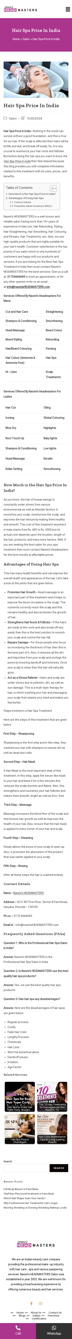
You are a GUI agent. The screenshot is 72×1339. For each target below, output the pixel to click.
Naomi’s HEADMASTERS (28, 893)
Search (8, 1161)
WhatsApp (54, 1333)
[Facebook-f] (31, 1303)
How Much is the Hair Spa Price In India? (32, 193)
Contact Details (22, 202)
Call (18, 1333)
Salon (26, 39)
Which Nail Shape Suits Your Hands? (25, 1198)
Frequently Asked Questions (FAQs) (33, 206)
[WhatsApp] (54, 1327)
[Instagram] (40, 1303)
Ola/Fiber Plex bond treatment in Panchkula (29, 1193)
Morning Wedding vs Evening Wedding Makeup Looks (35, 1207)
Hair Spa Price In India (17, 161)
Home (16, 39)
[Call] (18, 1327)
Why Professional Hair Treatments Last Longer (31, 1203)
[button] (68, 9)
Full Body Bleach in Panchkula (21, 1189)
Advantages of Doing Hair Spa (26, 198)
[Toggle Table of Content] (51, 188)
